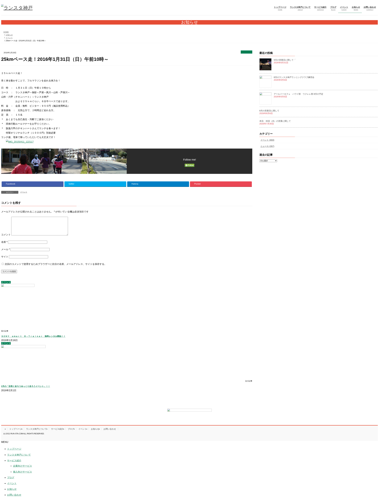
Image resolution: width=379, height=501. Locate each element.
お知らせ (95, 429)
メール (5, 249)
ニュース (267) (267, 146)
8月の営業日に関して (269, 110)
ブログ (71, 429)
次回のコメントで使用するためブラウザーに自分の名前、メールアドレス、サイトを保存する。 (56, 264)
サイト (4, 256)
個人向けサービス (22, 472)
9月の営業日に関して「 (285, 60)
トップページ (15, 429)
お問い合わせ (109, 429)
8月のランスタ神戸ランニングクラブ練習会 (294, 77)
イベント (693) (267, 140)
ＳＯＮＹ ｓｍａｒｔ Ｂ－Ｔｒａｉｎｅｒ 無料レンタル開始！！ (33, 336)
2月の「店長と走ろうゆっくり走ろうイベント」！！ (25, 386)
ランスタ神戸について (36, 429)
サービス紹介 (57, 429)
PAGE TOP (368, 483)
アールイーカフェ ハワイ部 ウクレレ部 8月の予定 (298, 94)
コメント (6, 234)
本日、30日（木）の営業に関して (275, 121)
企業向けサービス (22, 466)
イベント (246, 52)
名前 (4, 242)
